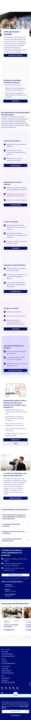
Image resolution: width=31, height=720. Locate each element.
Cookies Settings (15, 715)
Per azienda (4, 680)
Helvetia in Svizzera (6, 670)
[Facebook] (3, 688)
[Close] (29, 699)
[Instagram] (10, 688)
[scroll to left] (27, 638)
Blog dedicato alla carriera (8, 656)
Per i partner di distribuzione (8, 663)
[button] (15, 55)
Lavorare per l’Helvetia (7, 654)
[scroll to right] (30, 638)
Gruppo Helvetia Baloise (7, 673)
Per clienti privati (6, 678)
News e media (5, 668)
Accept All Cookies (15, 711)
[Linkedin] (14, 688)
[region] (15, 708)
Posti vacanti (5, 651)
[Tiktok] (18, 690)
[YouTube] (6, 688)
